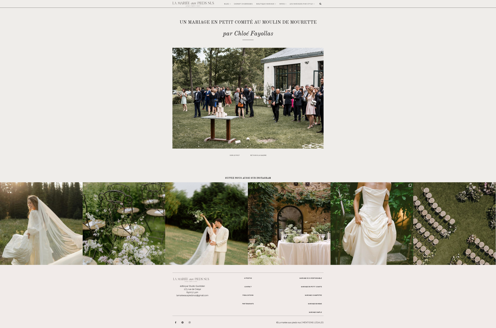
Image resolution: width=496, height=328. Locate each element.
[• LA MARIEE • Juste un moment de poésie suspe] (41, 223)
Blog (226, 4)
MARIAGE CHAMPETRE (313, 295)
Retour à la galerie (258, 155)
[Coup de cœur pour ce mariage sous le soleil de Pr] (372, 223)
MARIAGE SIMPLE (315, 312)
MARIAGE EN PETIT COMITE (311, 287)
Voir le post (235, 155)
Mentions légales (313, 322)
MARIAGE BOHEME (315, 304)
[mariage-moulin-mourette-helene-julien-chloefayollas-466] (248, 98)
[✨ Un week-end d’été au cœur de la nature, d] (206, 223)
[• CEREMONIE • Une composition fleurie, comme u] (124, 223)
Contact (248, 287)
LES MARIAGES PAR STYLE (301, 4)
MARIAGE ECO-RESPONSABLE (311, 278)
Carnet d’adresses (243, 4)
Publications (248, 295)
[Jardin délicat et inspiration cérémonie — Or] (454, 223)
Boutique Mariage (265, 4)
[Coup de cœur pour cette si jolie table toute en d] (289, 223)
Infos (282, 4)
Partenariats (248, 304)
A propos (248, 278)
